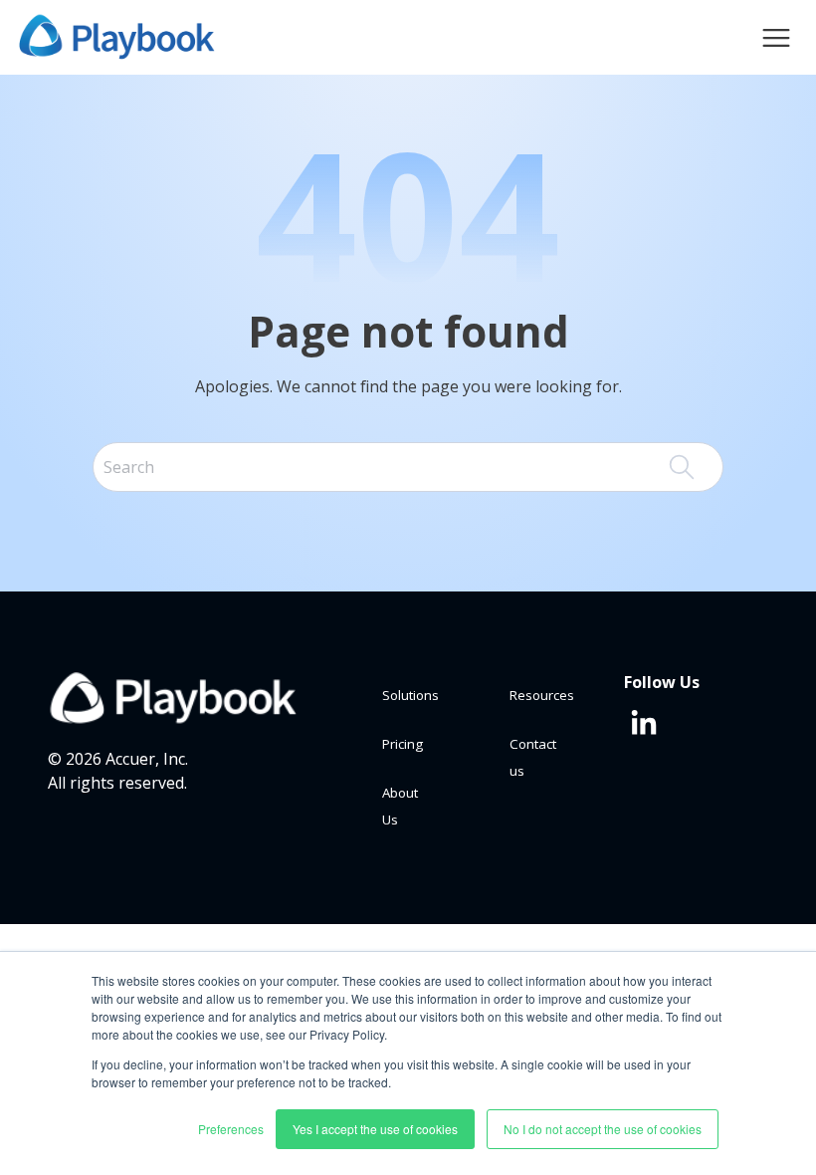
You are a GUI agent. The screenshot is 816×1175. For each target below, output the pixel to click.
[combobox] (408, 467)
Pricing (402, 744)
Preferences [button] (231, 1128)
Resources (542, 695)
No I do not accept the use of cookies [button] (603, 1128)
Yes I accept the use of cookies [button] (375, 1128)
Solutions (410, 695)
